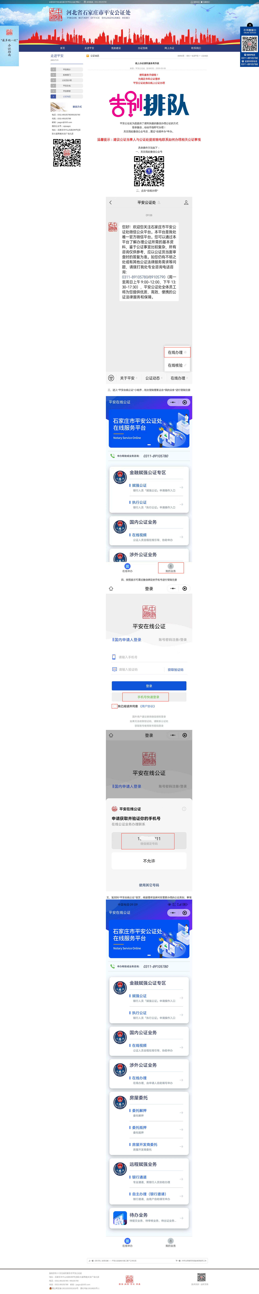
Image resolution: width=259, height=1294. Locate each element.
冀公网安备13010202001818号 (65, 1288)
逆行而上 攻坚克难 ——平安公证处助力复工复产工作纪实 (115, 1261)
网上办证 (169, 48)
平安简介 (67, 69)
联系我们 (196, 48)
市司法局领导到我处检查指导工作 (194, 1261)
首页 (62, 48)
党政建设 (116, 48)
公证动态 (67, 96)
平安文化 (67, 86)
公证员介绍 (67, 80)
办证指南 (143, 48)
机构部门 (67, 75)
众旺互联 (204, 1284)
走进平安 (89, 48)
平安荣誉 (67, 91)
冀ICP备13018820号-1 (89, 1288)
